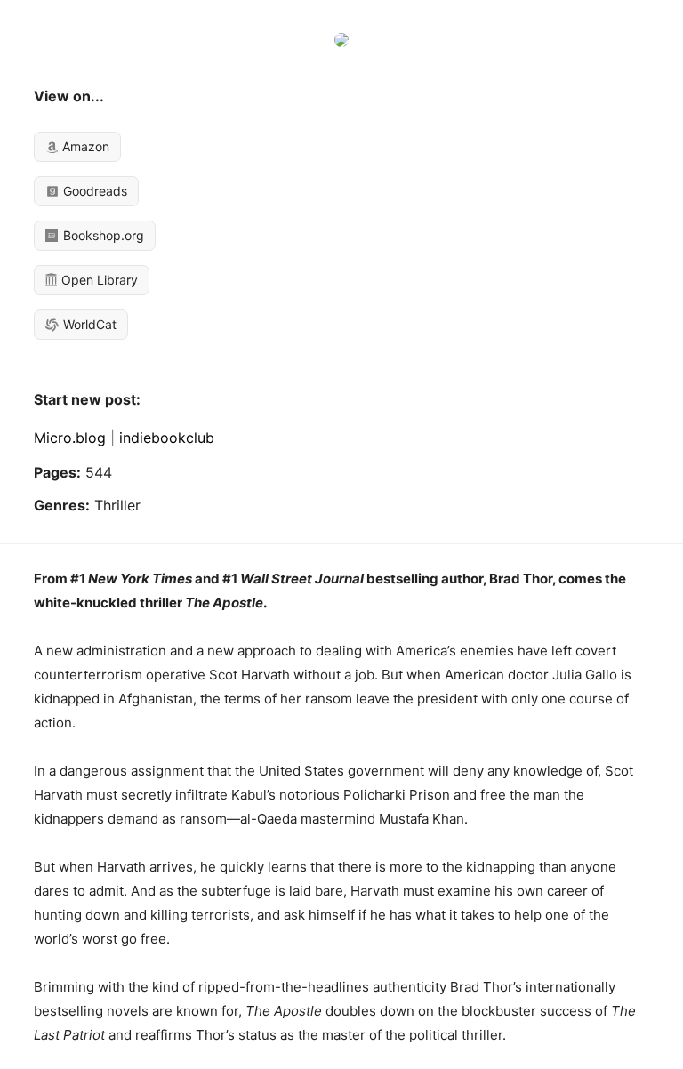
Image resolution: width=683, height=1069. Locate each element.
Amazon (84, 146)
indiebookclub (166, 437)
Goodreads (93, 190)
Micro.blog (70, 437)
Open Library (98, 279)
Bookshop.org (102, 235)
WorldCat (88, 324)
